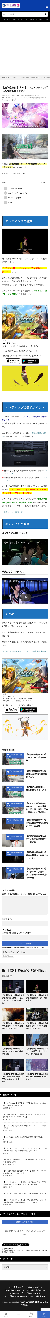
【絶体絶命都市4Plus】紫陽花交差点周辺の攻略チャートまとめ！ (37, 822)
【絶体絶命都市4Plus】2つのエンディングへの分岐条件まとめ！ (12, 1051)
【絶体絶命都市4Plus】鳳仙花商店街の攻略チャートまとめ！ (37, 1076)
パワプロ (38, 19)
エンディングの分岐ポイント (17, 193)
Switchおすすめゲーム (14, 1290)
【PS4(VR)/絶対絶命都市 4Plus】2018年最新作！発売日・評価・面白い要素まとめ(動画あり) (37, 808)
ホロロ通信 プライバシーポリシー (19, 1296)
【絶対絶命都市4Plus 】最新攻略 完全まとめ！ (36, 788)
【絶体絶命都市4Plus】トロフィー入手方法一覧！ (36, 757)
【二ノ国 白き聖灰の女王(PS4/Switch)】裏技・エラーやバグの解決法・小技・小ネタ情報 (24, 1172)
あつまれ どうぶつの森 (26, 19)
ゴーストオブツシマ (9, 19)
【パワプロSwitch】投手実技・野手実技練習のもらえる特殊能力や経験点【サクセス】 (24, 1104)
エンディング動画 (13, 198)
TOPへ (44, 1316)
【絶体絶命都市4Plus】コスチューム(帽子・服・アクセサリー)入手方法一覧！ (36, 873)
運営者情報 (40, 1296)
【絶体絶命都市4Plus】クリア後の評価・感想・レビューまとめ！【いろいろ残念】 (13, 999)
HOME (6, 78)
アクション (11, 98)
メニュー (18, 1316)
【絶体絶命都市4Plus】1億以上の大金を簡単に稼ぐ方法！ (36, 773)
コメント (24, 894)
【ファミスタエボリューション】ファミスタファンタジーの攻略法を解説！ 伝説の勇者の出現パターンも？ (25, 1149)
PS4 (14, 78)
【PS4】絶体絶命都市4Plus (29, 78)
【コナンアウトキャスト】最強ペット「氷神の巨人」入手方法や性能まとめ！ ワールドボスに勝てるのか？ (25, 1183)
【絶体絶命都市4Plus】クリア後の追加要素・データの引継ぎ (37, 997)
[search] (45, 14)
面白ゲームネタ (34, 1293)
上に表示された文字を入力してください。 (17, 933)
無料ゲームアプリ (17, 1293)
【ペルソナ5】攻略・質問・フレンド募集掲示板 (20, 1193)
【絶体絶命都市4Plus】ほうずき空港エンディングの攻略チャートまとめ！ (13, 1025)
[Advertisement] (25, 48)
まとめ (9, 202)
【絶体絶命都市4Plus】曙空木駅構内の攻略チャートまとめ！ (37, 855)
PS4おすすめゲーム (34, 1287)
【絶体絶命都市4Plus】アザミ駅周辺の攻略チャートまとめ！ (37, 839)
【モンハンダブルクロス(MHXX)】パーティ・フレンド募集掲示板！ (24, 1127)
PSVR (30, 98)
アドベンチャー (21, 98)
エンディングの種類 (14, 188)
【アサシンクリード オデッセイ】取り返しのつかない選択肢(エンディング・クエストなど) (24, 1115)
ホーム (6, 1316)
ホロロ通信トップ (15, 1287)
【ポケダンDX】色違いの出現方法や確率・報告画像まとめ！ (23, 1138)
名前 (7, 919)
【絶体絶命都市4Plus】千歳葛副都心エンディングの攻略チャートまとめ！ (37, 1025)
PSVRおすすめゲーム (36, 1290)
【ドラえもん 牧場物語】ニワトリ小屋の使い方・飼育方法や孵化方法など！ (24, 1161)
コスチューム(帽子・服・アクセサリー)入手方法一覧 (24, 651)
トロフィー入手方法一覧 (12, 512)
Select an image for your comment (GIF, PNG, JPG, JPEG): (23, 947)
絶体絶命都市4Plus (39, 98)
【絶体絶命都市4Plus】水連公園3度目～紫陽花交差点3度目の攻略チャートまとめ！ (13, 1078)
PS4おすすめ (31, 1316)
